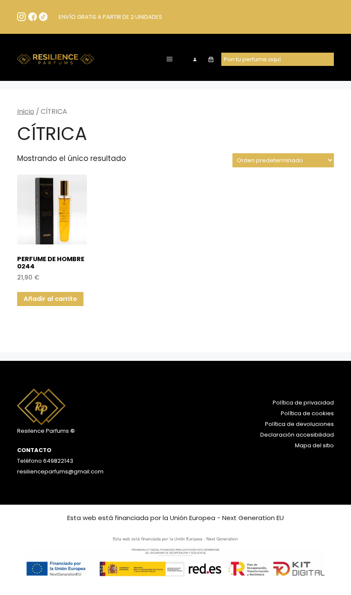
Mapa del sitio (314, 445)
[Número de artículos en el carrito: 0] (211, 59)
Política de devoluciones (299, 424)
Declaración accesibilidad (297, 435)
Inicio (25, 111)
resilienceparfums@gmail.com (60, 471)
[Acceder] (195, 59)
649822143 (57, 461)
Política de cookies (307, 413)
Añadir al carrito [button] (50, 298)
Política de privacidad (303, 403)
